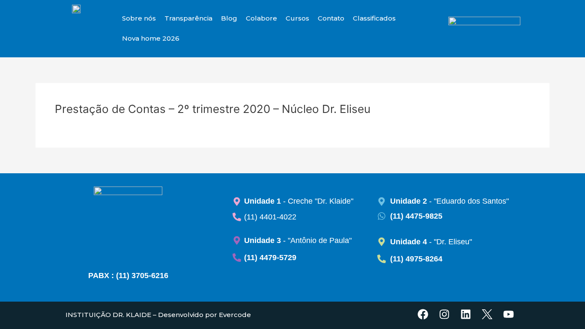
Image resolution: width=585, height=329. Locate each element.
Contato (331, 18)
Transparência (188, 18)
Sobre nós (139, 18)
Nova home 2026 (150, 38)
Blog (229, 18)
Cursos (297, 18)
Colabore (261, 18)
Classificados (374, 18)
